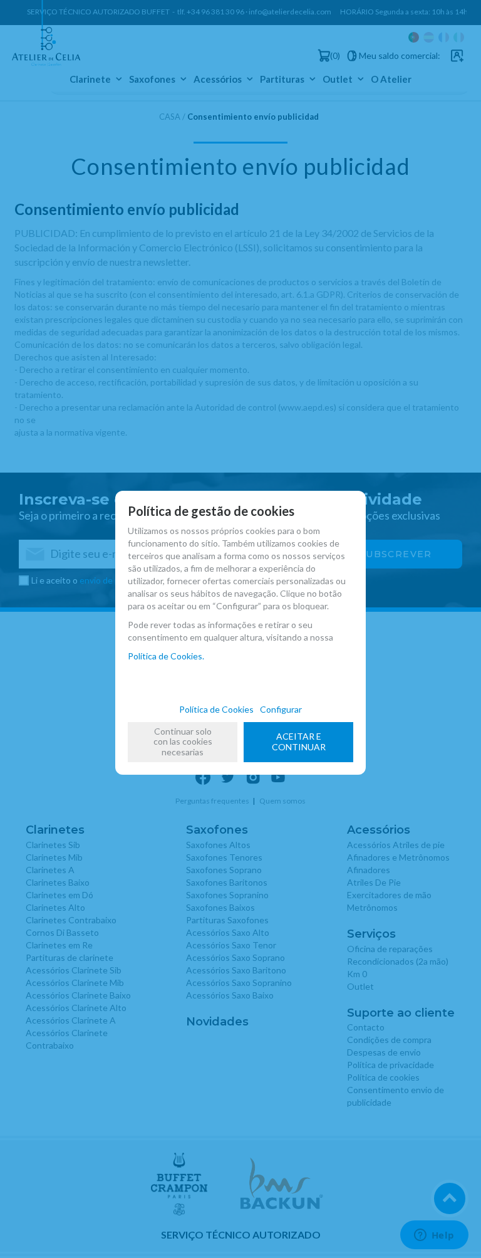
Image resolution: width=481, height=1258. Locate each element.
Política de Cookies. (166, 656)
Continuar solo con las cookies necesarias (182, 742)
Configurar (281, 709)
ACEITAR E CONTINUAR (299, 741)
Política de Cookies (216, 709)
